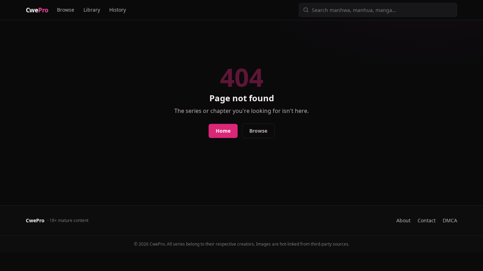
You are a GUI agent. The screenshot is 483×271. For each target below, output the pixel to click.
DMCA (450, 220)
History (117, 9)
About (403, 220)
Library (91, 9)
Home (223, 130)
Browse (65, 9)
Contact (427, 220)
